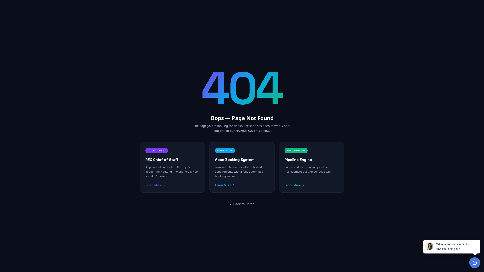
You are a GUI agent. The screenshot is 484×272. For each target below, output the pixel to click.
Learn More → (155, 185)
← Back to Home (242, 204)
